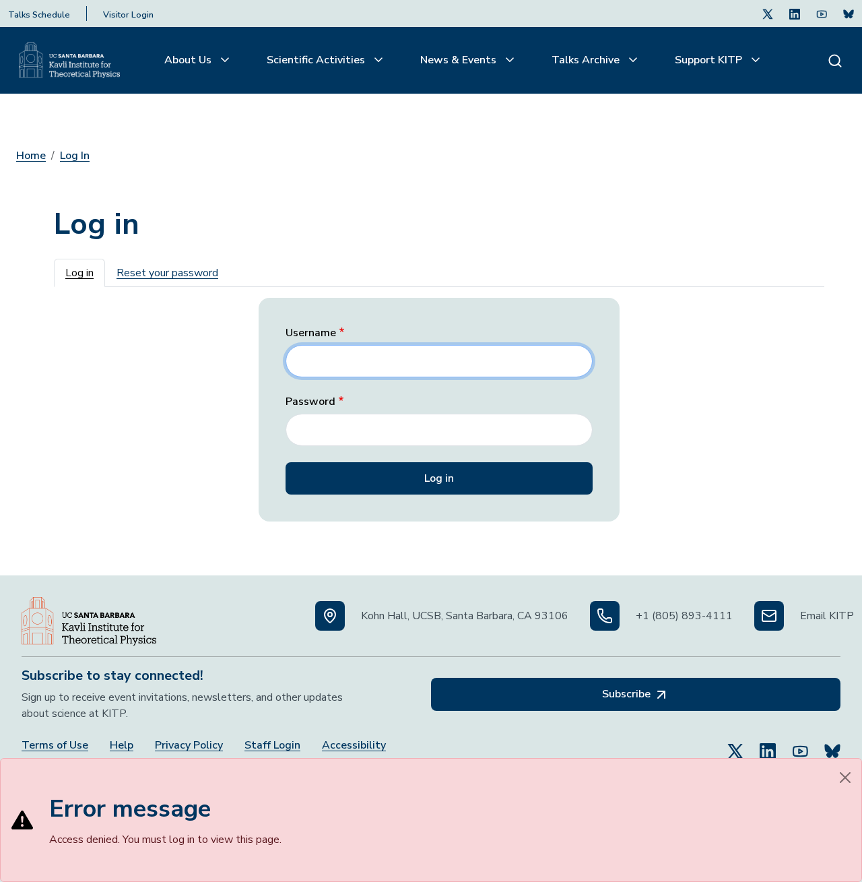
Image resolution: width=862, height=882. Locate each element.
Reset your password (167, 272)
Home (31, 155)
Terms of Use (55, 745)
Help (121, 745)
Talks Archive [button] (587, 60)
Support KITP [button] (710, 60)
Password (310, 402)
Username (311, 333)
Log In (75, 155)
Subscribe (627, 694)
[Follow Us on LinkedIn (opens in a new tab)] (794, 13)
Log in (79, 272)
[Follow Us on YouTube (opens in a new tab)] (800, 745)
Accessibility (354, 745)
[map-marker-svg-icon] (330, 616)
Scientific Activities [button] (317, 60)
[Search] (835, 60)
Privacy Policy (189, 745)
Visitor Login (128, 15)
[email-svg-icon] (769, 616)
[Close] (845, 777)
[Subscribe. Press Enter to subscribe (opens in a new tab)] (848, 13)
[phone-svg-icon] (605, 616)
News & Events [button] (459, 60)
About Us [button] (189, 60)
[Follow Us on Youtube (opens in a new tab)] (821, 13)
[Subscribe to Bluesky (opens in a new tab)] (832, 745)
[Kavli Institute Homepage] (69, 60)
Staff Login (272, 745)
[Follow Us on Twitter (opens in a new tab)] (767, 13)
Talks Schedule (39, 15)
